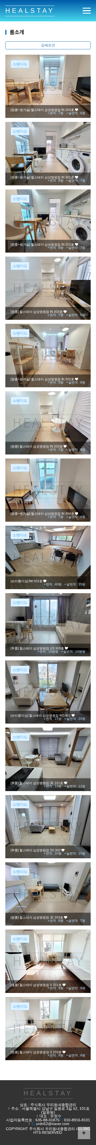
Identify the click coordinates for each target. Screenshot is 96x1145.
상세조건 (48, 45)
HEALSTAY (30, 10)
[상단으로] (84, 1133)
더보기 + (48, 99)
